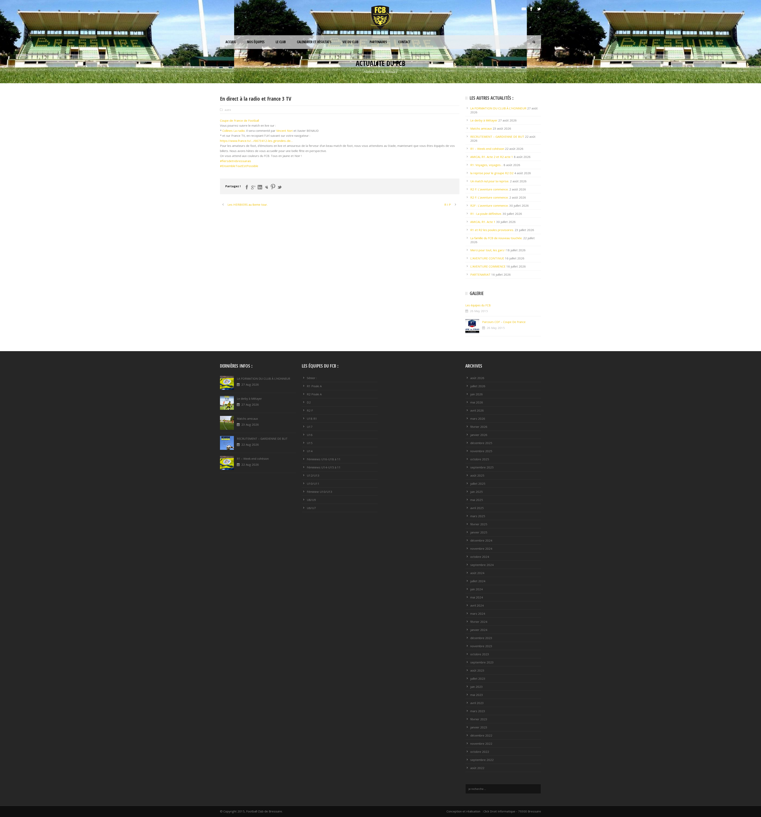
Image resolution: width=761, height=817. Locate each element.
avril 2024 (477, 605)
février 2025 (478, 524)
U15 (310, 443)
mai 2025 (476, 500)
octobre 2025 (479, 459)
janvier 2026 (478, 435)
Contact (404, 42)
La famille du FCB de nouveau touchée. (496, 238)
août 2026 (477, 378)
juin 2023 (476, 687)
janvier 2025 (478, 532)
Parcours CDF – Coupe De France (504, 322)
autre (228, 110)
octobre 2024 (479, 557)
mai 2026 (476, 402)
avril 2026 (477, 410)
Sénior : (312, 378)
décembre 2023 (481, 638)
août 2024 (477, 573)
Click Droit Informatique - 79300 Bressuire (512, 811)
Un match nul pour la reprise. (489, 181)
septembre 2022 (482, 760)
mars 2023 (477, 711)
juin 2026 (476, 394)
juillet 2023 (477, 678)
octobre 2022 (479, 752)
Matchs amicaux (481, 128)
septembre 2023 (482, 662)
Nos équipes (256, 42)
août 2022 (477, 768)
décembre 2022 (481, 735)
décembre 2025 (481, 443)
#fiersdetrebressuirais (235, 161)
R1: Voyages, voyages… (486, 165)
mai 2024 (476, 597)
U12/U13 (313, 475)
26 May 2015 (479, 311)
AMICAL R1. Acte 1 (482, 222)
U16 (310, 435)
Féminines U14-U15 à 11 (324, 467)
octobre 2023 (479, 654)
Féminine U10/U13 (319, 492)
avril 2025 (477, 508)
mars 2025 (477, 516)
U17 (310, 427)
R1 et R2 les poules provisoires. (492, 230)
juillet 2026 (477, 386)
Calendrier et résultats (314, 42)
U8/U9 (311, 500)
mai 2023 (476, 695)
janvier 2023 (478, 727)
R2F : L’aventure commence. (489, 205)
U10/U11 (313, 483)
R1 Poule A (314, 386)
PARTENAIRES (378, 42)
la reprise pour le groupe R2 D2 (491, 173)
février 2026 (478, 427)
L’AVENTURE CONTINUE (487, 258)
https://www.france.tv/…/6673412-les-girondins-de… (256, 141)
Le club (281, 42)
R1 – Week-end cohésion (487, 149)
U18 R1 (312, 418)
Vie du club (350, 42)
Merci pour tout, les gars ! (487, 250)
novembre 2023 (481, 646)
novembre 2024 (481, 548)
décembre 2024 (481, 540)
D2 (309, 402)
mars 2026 (477, 418)
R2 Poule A (314, 394)
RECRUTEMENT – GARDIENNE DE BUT (497, 137)
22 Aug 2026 (250, 444)
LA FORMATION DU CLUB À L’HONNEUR (498, 108)
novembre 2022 (481, 743)
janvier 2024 (478, 630)
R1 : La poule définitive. (486, 214)
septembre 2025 (482, 467)
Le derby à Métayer (483, 120)
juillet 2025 (477, 483)
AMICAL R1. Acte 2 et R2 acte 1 (491, 157)
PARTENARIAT (480, 274)
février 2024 (478, 622)
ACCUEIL (231, 42)
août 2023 (477, 670)
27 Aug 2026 (250, 384)
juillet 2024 (477, 581)
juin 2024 (476, 589)
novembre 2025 (481, 451)
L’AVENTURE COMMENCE (488, 266)
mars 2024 (477, 613)
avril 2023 (477, 703)
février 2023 (478, 719)
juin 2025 (476, 492)
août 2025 (477, 475)
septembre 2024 (482, 565)
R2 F (310, 410)
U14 (310, 451)
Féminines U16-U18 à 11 (324, 459)
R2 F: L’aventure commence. (489, 189)
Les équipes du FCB (478, 305)
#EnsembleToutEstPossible (239, 166)
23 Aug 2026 (250, 424)
